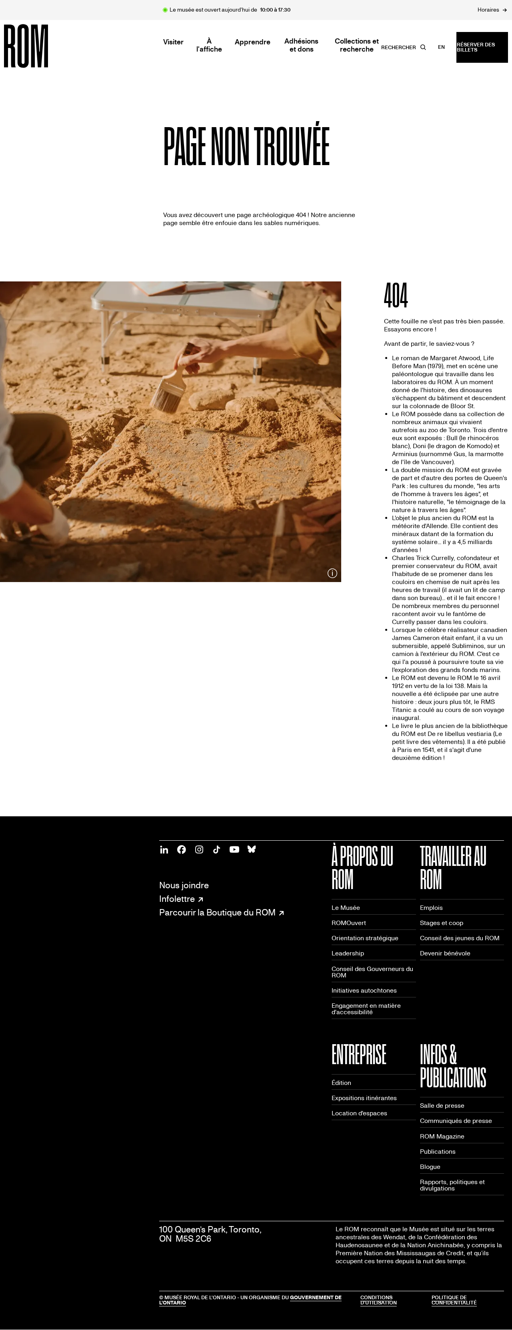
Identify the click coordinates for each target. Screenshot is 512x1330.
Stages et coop (441, 923)
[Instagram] (199, 849)
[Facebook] (181, 849)
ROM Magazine (442, 1136)
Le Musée (346, 907)
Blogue (430, 1166)
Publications (438, 1151)
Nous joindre (184, 885)
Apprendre (252, 42)
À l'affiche (209, 46)
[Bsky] (252, 849)
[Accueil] (44, 46)
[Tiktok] (217, 849)
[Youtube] (234, 849)
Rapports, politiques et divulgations (452, 1185)
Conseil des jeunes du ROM (460, 938)
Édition (341, 1083)
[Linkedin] (164, 849)
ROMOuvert (349, 923)
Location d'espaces (359, 1113)
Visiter (173, 42)
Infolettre (177, 899)
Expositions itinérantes (364, 1098)
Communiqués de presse (456, 1121)
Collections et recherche (357, 46)
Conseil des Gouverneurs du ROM (372, 972)
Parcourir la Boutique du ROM (217, 913)
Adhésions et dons (301, 46)
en (441, 47)
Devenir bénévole (445, 953)
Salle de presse (442, 1105)
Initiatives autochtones (364, 990)
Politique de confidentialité (454, 1300)
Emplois (431, 907)
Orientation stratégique (365, 938)
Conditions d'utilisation (378, 1300)
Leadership (348, 953)
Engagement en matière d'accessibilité (366, 1009)
